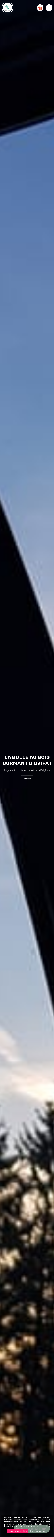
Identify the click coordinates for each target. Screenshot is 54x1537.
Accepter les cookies (18, 1531)
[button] (40, 7)
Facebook (27, 779)
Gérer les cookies (37, 1531)
